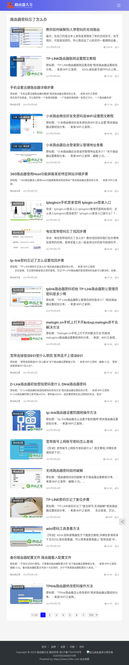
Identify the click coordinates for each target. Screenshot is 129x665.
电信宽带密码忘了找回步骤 (66, 232)
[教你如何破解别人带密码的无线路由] (26, 37)
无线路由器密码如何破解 (64, 471)
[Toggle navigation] (118, 5)
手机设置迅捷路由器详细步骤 (32, 88)
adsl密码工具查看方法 (63, 529)
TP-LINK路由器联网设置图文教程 (71, 59)
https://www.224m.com (66, 659)
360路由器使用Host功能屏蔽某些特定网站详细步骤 (49, 174)
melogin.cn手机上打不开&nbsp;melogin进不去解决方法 (82, 324)
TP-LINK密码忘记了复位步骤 (67, 500)
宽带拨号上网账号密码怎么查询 (69, 442)
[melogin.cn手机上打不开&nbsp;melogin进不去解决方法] (26, 330)
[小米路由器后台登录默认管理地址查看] (26, 153)
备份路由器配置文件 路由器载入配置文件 (40, 558)
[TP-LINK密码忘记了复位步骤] (26, 507)
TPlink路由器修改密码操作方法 (69, 586)
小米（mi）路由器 (21, 117)
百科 (81, 646)
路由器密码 (18, 30)
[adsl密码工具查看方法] (26, 536)
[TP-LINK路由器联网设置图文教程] (26, 66)
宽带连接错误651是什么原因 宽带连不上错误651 (46, 356)
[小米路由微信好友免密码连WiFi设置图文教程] (26, 124)
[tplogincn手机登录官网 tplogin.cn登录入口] (26, 210)
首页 (44, 646)
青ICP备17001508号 (70, 652)
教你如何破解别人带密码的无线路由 (73, 30)
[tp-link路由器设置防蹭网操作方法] (26, 420)
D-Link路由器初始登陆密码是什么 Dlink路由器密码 (48, 384)
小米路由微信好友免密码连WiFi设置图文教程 (80, 116)
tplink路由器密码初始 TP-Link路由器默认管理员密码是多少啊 (82, 291)
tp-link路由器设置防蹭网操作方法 (71, 413)
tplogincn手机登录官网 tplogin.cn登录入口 (78, 203)
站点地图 (84, 659)
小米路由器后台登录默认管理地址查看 (74, 145)
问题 (72, 646)
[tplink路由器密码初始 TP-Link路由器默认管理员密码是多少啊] (26, 296)
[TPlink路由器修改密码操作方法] (26, 594)
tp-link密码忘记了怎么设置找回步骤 (37, 261)
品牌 (53, 646)
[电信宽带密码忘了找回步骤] (26, 239)
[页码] (96, 615)
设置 (62, 646)
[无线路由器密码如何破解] (26, 478)
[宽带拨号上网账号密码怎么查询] (26, 449)
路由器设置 (18, 59)
